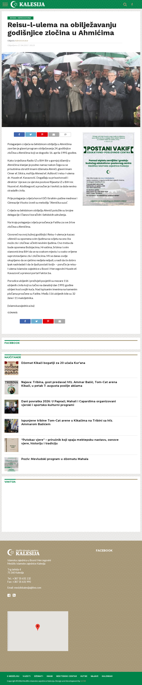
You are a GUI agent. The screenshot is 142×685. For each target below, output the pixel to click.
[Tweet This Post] (30, 134)
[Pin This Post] (42, 134)
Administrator (21, 40)
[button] (37, 627)
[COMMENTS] (65, 134)
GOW (83, 681)
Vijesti (27, 676)
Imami (50, 676)
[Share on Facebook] (19, 134)
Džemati (38, 676)
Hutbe (83, 676)
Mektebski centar (66, 676)
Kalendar (107, 676)
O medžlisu (13, 676)
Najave (94, 676)
